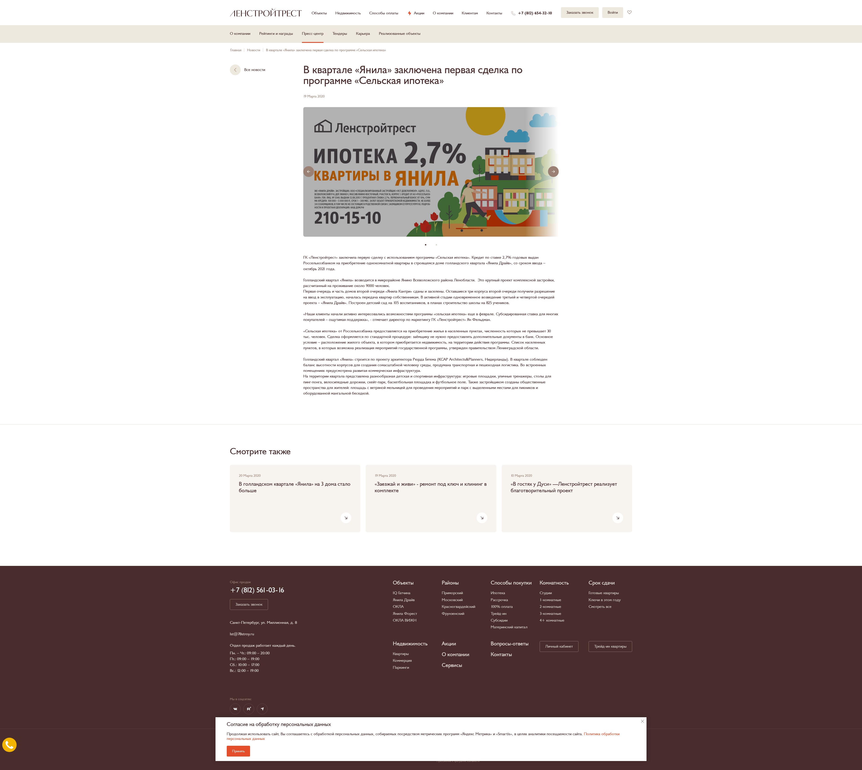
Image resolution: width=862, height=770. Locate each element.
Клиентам (470, 13)
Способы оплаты (383, 13)
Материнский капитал (509, 627)
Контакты (494, 13)
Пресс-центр (312, 33)
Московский (452, 599)
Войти (613, 12)
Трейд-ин (498, 613)
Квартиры (401, 653)
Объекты (319, 13)
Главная (235, 50)
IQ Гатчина (401, 593)
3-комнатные (550, 613)
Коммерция (402, 660)
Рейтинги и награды (276, 33)
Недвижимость (348, 13)
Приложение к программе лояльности (458, 761)
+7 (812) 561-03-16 (257, 590)
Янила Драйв (404, 599)
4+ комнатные (552, 620)
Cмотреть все (600, 606)
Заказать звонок (579, 12)
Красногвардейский (458, 606)
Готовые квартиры (604, 593)
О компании (443, 13)
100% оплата (502, 606)
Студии (546, 593)
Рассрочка (499, 599)
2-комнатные (550, 606)
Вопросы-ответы (510, 643)
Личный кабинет (559, 646)
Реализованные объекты (399, 33)
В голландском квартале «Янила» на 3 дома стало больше (294, 487)
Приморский (452, 593)
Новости (253, 50)
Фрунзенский (453, 613)
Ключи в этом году (605, 599)
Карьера (363, 33)
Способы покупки (511, 583)
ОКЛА (398, 606)
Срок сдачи (602, 583)
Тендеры (339, 33)
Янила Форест (405, 613)
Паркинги (401, 667)
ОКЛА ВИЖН (404, 620)
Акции (419, 13)
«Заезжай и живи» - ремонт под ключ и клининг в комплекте (431, 487)
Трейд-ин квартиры (610, 646)
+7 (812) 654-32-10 (535, 13)
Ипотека (498, 593)
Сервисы (452, 665)
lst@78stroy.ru (242, 634)
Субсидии (499, 620)
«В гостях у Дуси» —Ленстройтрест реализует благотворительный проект (564, 487)
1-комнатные (550, 599)
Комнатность (554, 583)
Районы (450, 583)
